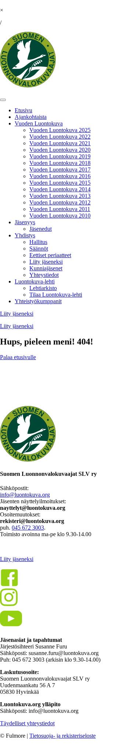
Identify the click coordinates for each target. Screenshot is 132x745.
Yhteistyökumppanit (38, 301)
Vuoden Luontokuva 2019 (60, 156)
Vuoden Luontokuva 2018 (60, 163)
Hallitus (38, 242)
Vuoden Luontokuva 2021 (60, 143)
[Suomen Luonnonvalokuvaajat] (28, 85)
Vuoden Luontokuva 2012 (60, 202)
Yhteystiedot (44, 275)
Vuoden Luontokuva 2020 (60, 150)
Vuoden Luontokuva (39, 123)
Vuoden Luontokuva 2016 (60, 176)
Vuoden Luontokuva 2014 (60, 189)
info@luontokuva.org (25, 495)
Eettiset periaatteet (50, 255)
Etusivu (23, 110)
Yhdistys (25, 235)
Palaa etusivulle (18, 357)
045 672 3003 (28, 527)
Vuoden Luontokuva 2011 (59, 209)
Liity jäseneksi (46, 262)
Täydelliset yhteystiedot (27, 723)
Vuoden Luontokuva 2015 (60, 183)
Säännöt (38, 248)
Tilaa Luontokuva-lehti (55, 294)
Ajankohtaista (31, 117)
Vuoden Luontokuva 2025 (60, 130)
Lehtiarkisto (43, 288)
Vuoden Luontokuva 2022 (60, 136)
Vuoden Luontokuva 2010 (60, 215)
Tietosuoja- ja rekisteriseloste (62, 736)
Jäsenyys (25, 222)
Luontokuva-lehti (35, 281)
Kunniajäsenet (45, 268)
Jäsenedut (40, 229)
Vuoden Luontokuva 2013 (60, 196)
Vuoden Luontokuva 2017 (60, 169)
